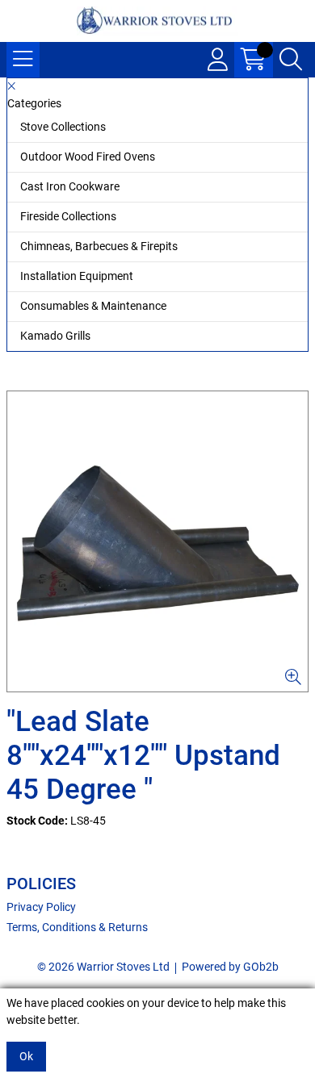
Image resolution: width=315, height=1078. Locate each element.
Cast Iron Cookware (70, 186)
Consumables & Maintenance (93, 305)
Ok (26, 1056)
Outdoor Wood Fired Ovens (87, 156)
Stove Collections (63, 126)
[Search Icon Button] (291, 59)
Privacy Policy (41, 906)
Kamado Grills (55, 335)
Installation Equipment (76, 276)
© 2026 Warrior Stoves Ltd (103, 966)
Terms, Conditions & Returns (77, 927)
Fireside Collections (68, 216)
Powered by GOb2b (230, 966)
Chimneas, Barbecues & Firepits (99, 246)
